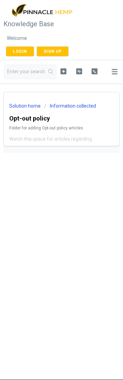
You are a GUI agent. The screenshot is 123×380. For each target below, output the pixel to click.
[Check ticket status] (79, 71)
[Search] (51, 72)
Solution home (25, 106)
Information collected (73, 106)
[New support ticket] (63, 71)
